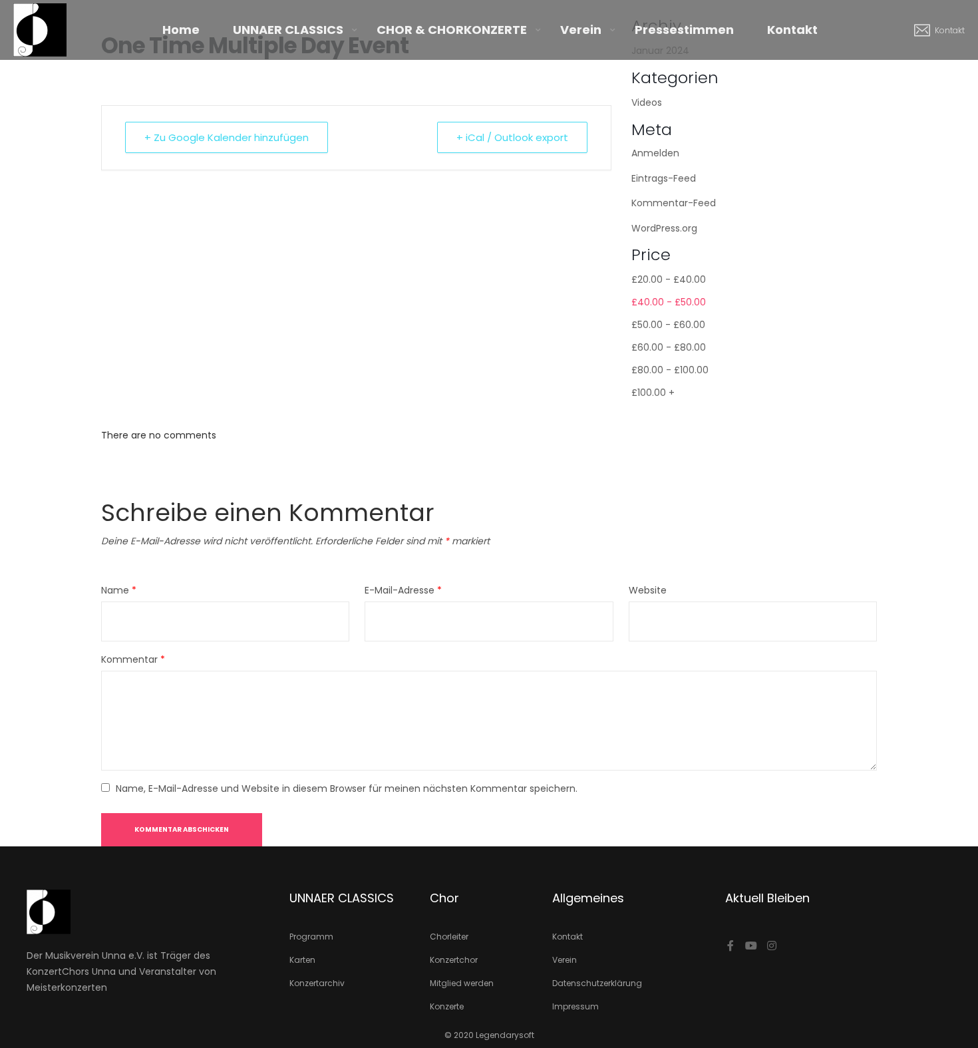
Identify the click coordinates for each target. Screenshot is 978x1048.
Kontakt (792, 29)
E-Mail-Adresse (403, 590)
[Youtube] (751, 945)
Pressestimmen (684, 29)
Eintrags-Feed (663, 178)
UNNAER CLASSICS (288, 29)
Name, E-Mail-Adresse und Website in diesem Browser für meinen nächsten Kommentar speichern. (346, 788)
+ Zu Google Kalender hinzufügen (226, 137)
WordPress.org (664, 228)
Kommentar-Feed (673, 203)
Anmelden (655, 153)
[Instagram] (771, 945)
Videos (646, 102)
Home (181, 29)
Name (118, 590)
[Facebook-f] (730, 945)
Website (648, 590)
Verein (580, 29)
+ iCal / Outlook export (512, 137)
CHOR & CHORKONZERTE (452, 29)
